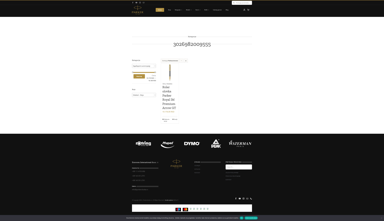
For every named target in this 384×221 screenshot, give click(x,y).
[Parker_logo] (137, 6)
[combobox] (144, 66)
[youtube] (136, 2)
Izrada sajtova (169, 200)
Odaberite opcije (166, 120)
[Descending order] (186, 61)
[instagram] (140, 2)
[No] (381, 218)
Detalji (175, 119)
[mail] (143, 2)
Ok (241, 218)
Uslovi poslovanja (251, 218)
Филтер (139, 76)
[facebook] (133, 2)
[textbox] (144, 66)
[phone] (251, 198)
